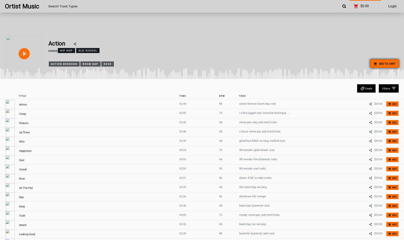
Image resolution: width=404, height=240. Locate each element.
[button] (365, 6)
